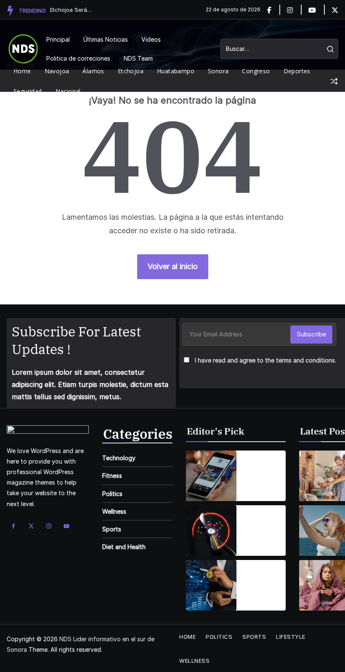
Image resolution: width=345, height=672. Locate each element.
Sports (111, 529)
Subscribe (311, 334)
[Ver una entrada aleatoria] (334, 81)
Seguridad (27, 91)
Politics (112, 493)
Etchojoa (130, 71)
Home (22, 71)
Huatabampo (175, 71)
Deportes (297, 71)
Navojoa (57, 71)
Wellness (114, 511)
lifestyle (290, 636)
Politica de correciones (78, 58)
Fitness (112, 475)
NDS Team (138, 58)
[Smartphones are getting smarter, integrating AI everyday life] (211, 476)
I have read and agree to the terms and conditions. (265, 360)
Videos (151, 39)
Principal (58, 39)
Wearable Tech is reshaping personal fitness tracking (259, 520)
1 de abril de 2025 (259, 487)
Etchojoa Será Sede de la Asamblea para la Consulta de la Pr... (71, 9)
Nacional (68, 91)
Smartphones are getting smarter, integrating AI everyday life (264, 466)
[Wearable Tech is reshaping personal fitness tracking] (211, 530)
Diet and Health (124, 546)
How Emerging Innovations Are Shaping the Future (262, 575)
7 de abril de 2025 (260, 542)
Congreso (256, 71)
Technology (118, 457)
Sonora (218, 71)
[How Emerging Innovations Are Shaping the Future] (211, 585)
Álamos (93, 71)
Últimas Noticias (105, 39)
